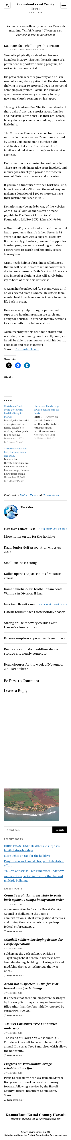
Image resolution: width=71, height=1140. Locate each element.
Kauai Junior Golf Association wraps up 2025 (32, 549)
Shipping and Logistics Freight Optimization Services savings (35, 1135)
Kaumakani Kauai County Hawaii (35, 1114)
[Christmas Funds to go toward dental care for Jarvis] (48, 422)
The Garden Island (27, 349)
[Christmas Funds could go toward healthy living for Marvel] (19, 424)
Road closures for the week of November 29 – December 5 (34, 666)
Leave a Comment (15, 931)
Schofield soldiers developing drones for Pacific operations (33, 941)
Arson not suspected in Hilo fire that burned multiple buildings (31, 986)
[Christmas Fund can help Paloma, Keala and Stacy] (19, 465)
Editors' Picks (28, 495)
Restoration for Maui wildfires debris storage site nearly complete (31, 651)
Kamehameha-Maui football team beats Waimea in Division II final (33, 591)
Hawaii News (51, 495)
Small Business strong (20, 562)
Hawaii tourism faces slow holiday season (34, 612)
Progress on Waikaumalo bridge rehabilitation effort (28, 1066)
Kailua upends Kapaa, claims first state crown (32, 575)
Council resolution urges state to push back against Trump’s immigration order (34, 897)
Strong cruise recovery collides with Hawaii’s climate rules (31, 625)
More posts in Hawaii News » (53, 604)
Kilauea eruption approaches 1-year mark (34, 638)
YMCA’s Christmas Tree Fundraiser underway (34, 871)
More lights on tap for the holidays (27, 856)
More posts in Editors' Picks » (53, 528)
